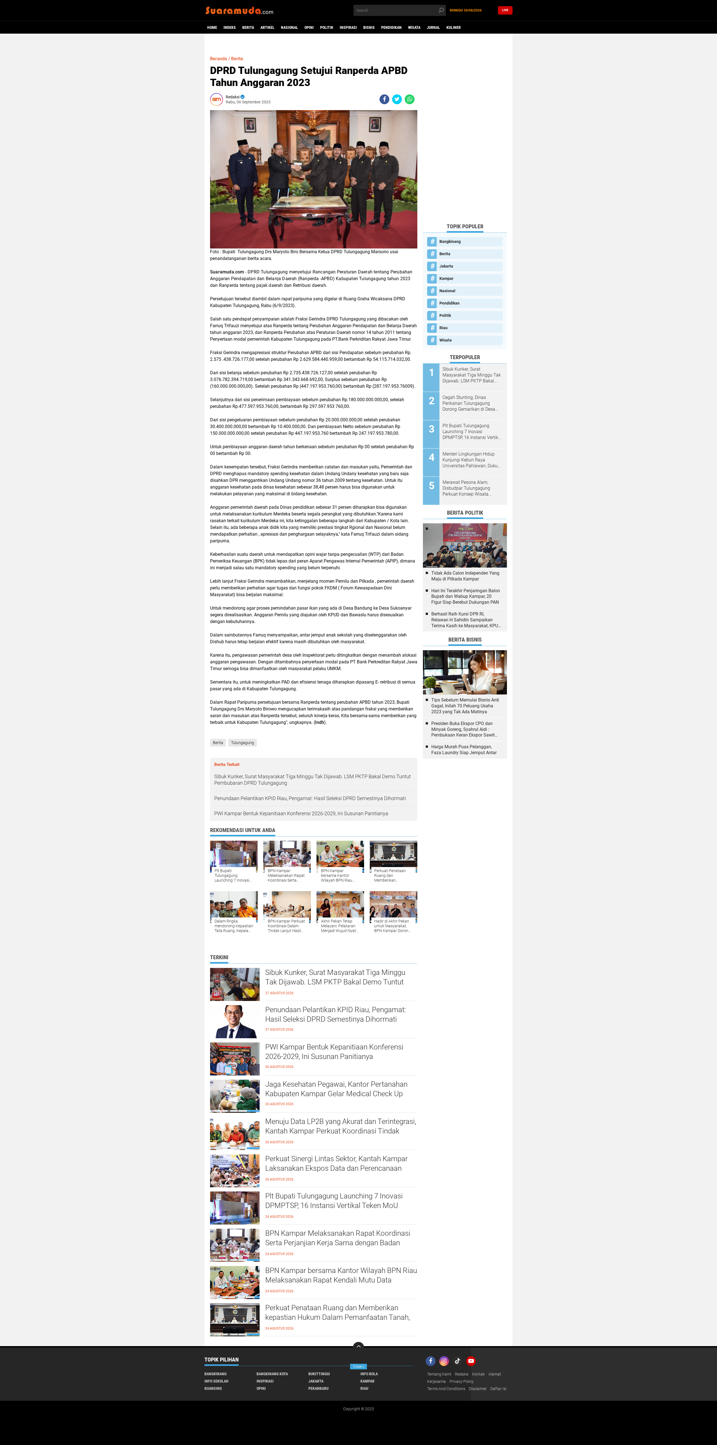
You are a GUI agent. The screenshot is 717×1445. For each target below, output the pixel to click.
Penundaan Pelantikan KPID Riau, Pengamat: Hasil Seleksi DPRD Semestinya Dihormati (335, 1014)
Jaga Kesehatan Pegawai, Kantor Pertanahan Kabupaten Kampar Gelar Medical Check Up (336, 1089)
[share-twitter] (397, 99)
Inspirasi (348, 27)
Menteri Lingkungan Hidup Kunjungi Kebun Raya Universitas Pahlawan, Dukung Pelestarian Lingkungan (473, 460)
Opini (309, 27)
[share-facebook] (384, 99)
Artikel (267, 27)
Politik (326, 27)
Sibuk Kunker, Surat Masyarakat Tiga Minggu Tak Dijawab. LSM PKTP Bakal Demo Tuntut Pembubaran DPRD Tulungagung (335, 982)
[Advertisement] (465, 134)
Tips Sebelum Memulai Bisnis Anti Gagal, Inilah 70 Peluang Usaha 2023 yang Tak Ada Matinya (465, 705)
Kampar (446, 278)
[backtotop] (358, 1347)
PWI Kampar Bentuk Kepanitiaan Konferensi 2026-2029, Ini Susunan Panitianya (334, 1052)
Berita (248, 27)
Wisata (414, 27)
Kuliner (453, 27)
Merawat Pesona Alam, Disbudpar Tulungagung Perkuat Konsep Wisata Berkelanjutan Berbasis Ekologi (466, 488)
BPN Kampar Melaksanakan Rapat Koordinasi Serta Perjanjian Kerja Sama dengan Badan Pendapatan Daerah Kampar (337, 1242)
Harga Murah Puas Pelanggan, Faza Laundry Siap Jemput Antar (464, 749)
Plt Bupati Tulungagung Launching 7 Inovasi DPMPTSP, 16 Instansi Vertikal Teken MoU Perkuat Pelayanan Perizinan (334, 1205)
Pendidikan (391, 27)
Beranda (218, 58)
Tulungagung (242, 742)
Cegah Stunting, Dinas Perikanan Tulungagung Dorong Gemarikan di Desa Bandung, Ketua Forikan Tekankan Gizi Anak (469, 403)
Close (358, 1367)
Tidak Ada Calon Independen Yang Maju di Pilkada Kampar (465, 576)
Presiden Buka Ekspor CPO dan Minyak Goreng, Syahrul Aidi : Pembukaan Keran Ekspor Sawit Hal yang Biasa (463, 729)
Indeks (230, 27)
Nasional (289, 27)
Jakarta (446, 266)
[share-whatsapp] (410, 99)
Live (505, 10)
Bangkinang (450, 241)
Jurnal (433, 27)
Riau (443, 328)
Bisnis (369, 27)
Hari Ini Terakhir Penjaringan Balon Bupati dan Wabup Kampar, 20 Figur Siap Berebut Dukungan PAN (465, 596)
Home (212, 27)
